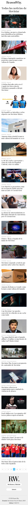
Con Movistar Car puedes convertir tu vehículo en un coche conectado (13, 313)
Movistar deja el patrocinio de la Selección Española (13, 462)
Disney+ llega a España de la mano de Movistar (11, 240)
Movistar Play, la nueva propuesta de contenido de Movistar (13, 364)
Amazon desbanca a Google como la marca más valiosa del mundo (13, 288)
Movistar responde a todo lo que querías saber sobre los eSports (13, 264)
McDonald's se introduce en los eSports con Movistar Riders (12, 113)
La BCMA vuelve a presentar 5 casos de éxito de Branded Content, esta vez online (12, 162)
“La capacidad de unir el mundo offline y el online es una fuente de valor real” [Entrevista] (13, 339)
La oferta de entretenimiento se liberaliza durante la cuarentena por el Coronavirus (13, 215)
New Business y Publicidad (14, 484)
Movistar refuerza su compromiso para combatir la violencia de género (12, 389)
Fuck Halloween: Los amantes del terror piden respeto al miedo (13, 414)
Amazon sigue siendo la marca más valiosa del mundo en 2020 (12, 137)
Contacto (14, 489)
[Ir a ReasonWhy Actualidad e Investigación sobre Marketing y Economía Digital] (14, 2)
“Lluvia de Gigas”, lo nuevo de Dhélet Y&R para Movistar (12, 438)
